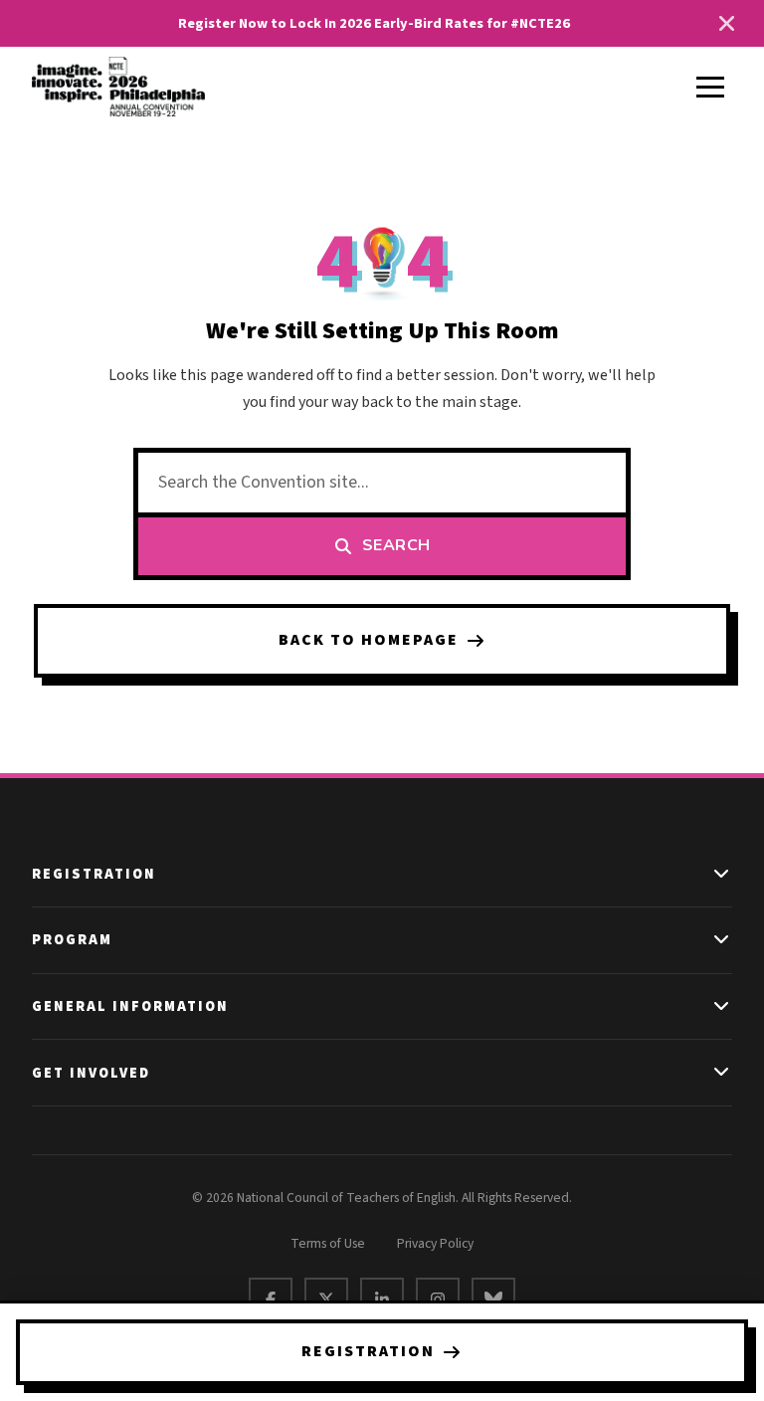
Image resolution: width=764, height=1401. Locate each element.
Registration (368, 1351)
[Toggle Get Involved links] (722, 1073)
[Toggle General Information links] (722, 1007)
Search (396, 545)
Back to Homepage (369, 640)
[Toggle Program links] (722, 940)
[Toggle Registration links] (722, 875)
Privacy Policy (435, 1243)
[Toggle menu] (710, 87)
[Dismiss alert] (726, 24)
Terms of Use (327, 1243)
